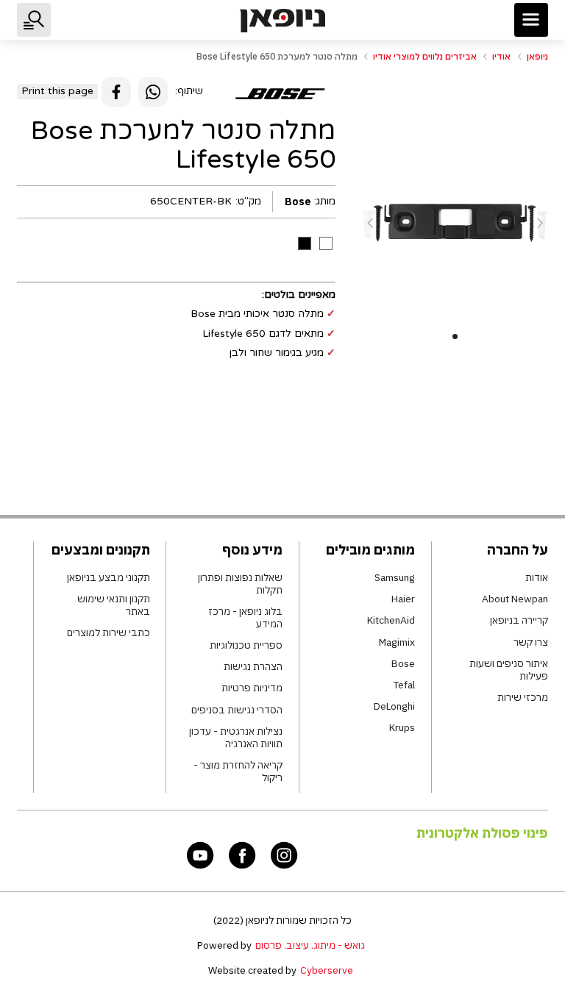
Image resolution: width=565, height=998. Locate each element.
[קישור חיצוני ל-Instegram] (284, 855)
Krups (402, 727)
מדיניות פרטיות (251, 688)
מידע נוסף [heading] (252, 549)
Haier (403, 599)
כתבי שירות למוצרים (108, 633)
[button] (531, 20)
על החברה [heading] (517, 549)
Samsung (394, 577)
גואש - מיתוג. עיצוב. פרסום (310, 945)
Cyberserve (326, 970)
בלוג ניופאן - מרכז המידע (245, 617)
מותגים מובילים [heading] (370, 549)
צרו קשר (531, 642)
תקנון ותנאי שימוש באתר (113, 605)
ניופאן (537, 56)
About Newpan (515, 599)
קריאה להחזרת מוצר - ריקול (237, 771)
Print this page (57, 91)
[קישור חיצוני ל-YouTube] (200, 855)
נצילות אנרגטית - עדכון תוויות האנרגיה (235, 737)
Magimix (397, 642)
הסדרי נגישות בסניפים (236, 710)
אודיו (501, 56)
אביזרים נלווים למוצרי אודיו (425, 56)
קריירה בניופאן (519, 620)
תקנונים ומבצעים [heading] (100, 549)
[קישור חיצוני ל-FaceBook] (242, 855)
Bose (403, 663)
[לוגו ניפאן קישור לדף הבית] (282, 20)
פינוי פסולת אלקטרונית (482, 832)
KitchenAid (391, 620)
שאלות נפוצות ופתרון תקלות (240, 583)
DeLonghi (394, 706)
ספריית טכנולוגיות (246, 645)
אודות (536, 577)
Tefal (404, 685)
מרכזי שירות (522, 697)
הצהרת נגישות (253, 666)
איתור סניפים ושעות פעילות (508, 669)
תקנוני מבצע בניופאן (108, 577)
